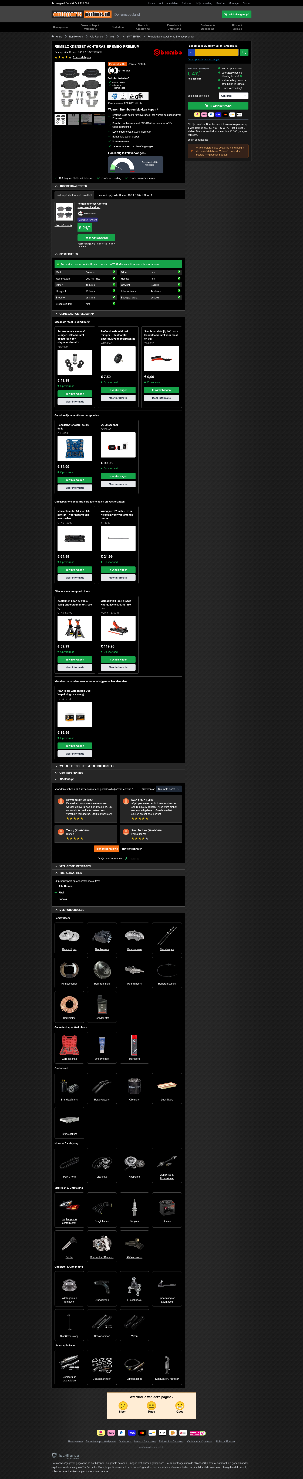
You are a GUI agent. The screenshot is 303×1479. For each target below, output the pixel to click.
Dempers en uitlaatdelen (69, 1378)
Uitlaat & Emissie (225, 1441)
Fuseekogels (134, 1300)
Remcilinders (134, 983)
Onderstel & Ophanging (200, 1441)
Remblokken (76, 36)
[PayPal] (121, 1433)
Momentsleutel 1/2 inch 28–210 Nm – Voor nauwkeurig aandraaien (74, 514)
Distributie (101, 1176)
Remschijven (69, 949)
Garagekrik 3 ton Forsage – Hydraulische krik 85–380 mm (117, 604)
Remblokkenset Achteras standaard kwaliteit (92, 205)
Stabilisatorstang (69, 1336)
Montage (234, 3)
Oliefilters (134, 1099)
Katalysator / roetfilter (167, 1378)
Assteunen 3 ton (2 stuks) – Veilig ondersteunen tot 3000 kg (75, 604)
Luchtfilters (167, 1099)
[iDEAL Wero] (101, 1433)
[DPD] (183, 1433)
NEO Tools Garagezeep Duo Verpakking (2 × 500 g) (74, 692)
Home (151, 3)
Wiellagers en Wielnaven (69, 1299)
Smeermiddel (102, 1058)
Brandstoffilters (69, 1099)
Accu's (167, 1221)
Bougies (134, 1221)
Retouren (187, 3)
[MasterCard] (142, 1433)
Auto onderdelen (168, 3)
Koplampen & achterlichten (69, 1221)
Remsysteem (75, 1441)
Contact (247, 3)
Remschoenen (69, 983)
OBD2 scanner (109, 424)
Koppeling (134, 1176)
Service (220, 3)
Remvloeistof (102, 1018)
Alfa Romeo (96, 36)
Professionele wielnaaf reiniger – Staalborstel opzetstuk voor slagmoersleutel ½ (71, 336)
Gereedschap (69, 1058)
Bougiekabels (102, 1221)
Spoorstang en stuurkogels (167, 1299)
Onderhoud (125, 1441)
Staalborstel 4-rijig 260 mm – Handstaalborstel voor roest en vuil (161, 334)
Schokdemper (102, 1336)
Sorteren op (148, 789)
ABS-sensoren (134, 1257)
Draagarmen (102, 1300)
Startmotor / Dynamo (101, 1257)
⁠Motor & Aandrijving (145, 1441)
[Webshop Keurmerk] (198, 1433)
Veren (134, 1336)
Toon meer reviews (106, 848)
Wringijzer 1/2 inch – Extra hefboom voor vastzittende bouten (117, 514)
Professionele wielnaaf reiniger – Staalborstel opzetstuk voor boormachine (118, 334)
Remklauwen (134, 949)
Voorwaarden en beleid (151, 1447)
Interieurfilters (69, 1134)
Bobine (69, 1257)
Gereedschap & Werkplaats (101, 1441)
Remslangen (167, 949)
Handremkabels (167, 983)
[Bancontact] (152, 1433)
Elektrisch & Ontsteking (171, 1441)
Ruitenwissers (102, 1099)
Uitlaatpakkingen (102, 1378)
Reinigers (134, 1058)
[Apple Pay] (162, 1433)
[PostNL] (173, 1433)
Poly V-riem (69, 1176)
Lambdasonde (134, 1378)
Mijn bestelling (204, 3)
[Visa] (132, 1433)
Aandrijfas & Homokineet (167, 1176)
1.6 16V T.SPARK (130, 36)
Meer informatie (63, 225)
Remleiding (69, 1018)
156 (112, 36)
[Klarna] (111, 1433)
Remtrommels (102, 983)
